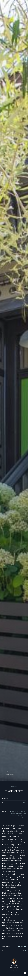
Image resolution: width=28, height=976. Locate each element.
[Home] (20, 4)
